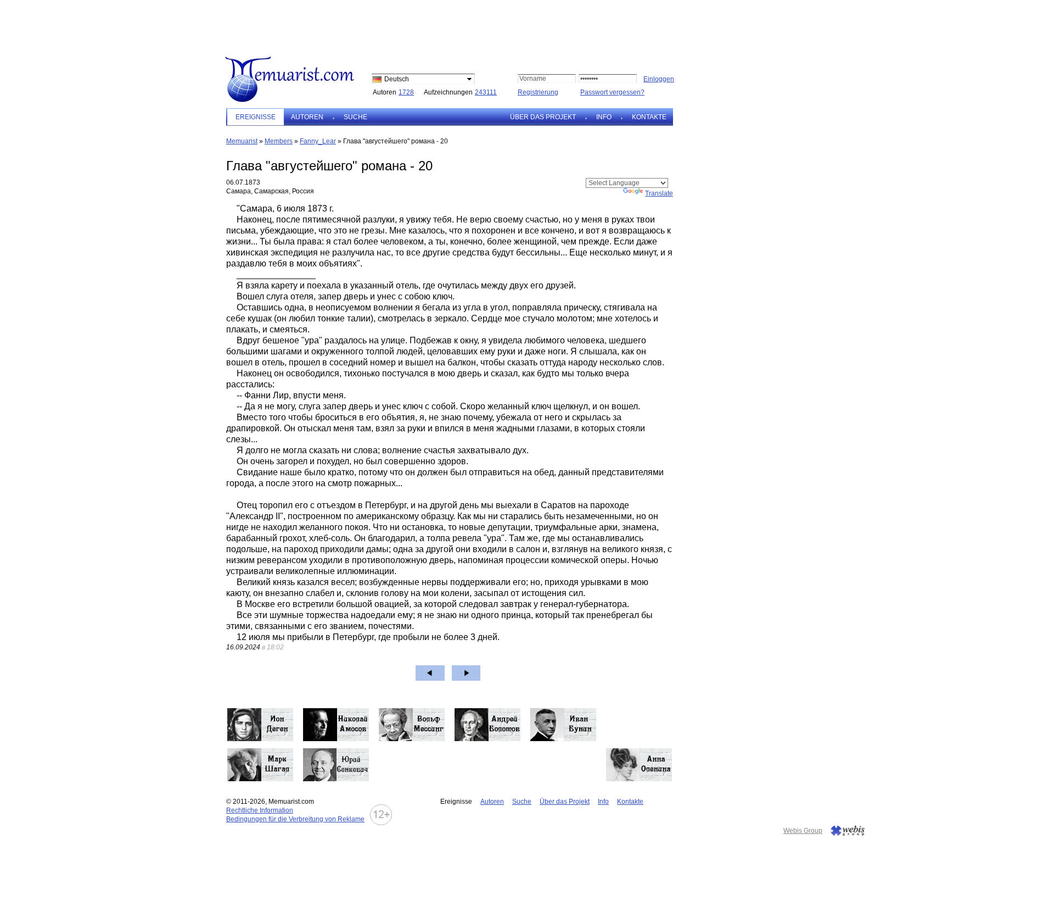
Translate (659, 193)
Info (604, 117)
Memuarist (241, 141)
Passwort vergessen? (612, 92)
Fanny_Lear (318, 141)
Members (279, 141)
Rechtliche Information (259, 810)
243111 (486, 92)
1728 (406, 92)
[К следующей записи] (466, 673)
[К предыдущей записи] (430, 673)
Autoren (307, 117)
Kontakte (649, 117)
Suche (355, 117)
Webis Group (802, 831)
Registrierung (538, 92)
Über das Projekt (543, 117)
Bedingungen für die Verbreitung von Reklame (295, 819)
